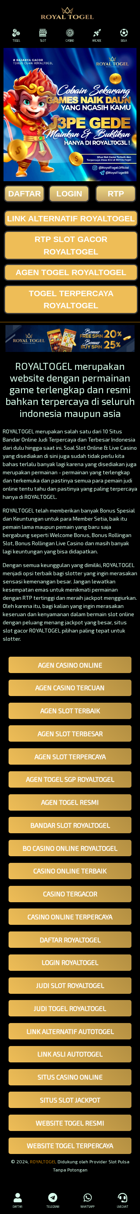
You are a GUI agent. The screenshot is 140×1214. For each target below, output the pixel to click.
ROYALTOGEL (43, 1161)
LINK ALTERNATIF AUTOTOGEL (70, 1031)
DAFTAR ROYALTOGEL (70, 940)
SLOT (43, 40)
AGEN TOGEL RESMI (70, 802)
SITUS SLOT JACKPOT (70, 1100)
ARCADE (97, 40)
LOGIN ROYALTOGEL (70, 962)
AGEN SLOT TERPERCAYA (70, 756)
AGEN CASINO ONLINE (70, 665)
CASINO (70, 40)
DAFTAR (17, 1206)
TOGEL (16, 40)
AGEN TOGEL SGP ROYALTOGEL (70, 779)
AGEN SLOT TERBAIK (70, 710)
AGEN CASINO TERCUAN (70, 687)
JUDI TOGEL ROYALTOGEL (70, 1008)
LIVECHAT (122, 1206)
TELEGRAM (52, 1206)
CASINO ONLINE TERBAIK (70, 871)
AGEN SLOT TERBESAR (70, 733)
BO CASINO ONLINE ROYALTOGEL (70, 848)
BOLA (124, 40)
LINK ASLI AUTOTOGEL (70, 1054)
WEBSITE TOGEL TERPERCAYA (70, 1145)
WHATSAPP (87, 1206)
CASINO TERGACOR (70, 894)
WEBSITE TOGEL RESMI (70, 1123)
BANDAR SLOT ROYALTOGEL (70, 825)
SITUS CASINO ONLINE (70, 1077)
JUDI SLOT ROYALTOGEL (70, 985)
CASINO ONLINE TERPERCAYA (70, 917)
